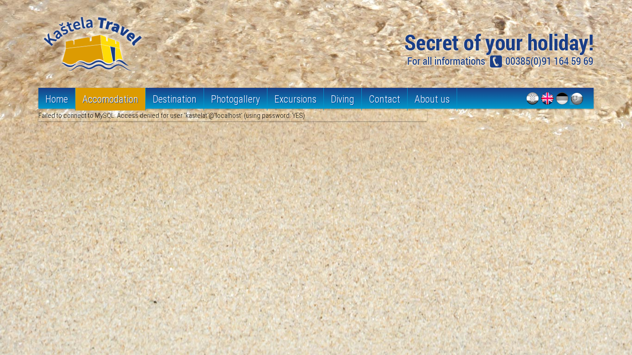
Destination (175, 99)
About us (432, 99)
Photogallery (235, 99)
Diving (342, 99)
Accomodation (110, 99)
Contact (384, 99)
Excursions (295, 99)
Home (56, 99)
